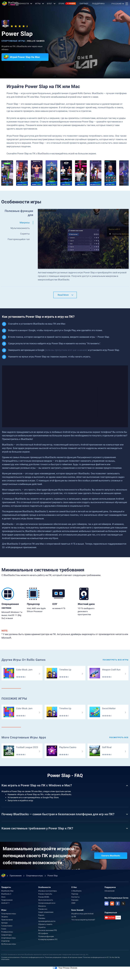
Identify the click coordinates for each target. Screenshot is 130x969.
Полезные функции (46, 936)
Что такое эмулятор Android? (83, 920)
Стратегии (5, 941)
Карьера (74, 900)
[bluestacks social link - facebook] (118, 903)
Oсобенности (22, 4)
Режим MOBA (43, 897)
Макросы (42, 906)
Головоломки (6, 926)
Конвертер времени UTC (48, 939)
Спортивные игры (13, 41)
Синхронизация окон (46, 903)
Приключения (7, 920)
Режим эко (42, 909)
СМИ (73, 903)
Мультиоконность (45, 900)
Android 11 (5, 903)
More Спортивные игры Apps (24, 737)
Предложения (7, 900)
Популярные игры (8, 914)
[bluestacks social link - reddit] (112, 903)
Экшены (4, 917)
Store (67, 4)
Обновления (109, 891)
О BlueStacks (76, 891)
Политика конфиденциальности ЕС (96, 957)
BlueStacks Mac (7, 891)
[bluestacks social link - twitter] (123, 903)
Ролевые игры (7, 932)
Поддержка (98, 4)
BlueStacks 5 (6, 894)
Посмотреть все (118, 737)
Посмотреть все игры (115, 660)
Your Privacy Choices (67, 968)
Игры (38, 4)
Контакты (75, 897)
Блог (49, 4)
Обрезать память (45, 924)
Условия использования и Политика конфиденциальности (22, 957)
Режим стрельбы (45, 894)
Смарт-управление (45, 912)
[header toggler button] (126, 4)
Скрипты (42, 927)
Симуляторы (6, 935)
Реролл (41, 915)
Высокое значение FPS (47, 930)
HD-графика (43, 933)
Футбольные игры (8, 944)
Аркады (4, 923)
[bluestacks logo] (7, 3)
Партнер (84, 4)
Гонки (3, 929)
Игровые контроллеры (47, 891)
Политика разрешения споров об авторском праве (63, 957)
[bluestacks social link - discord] (106, 903)
